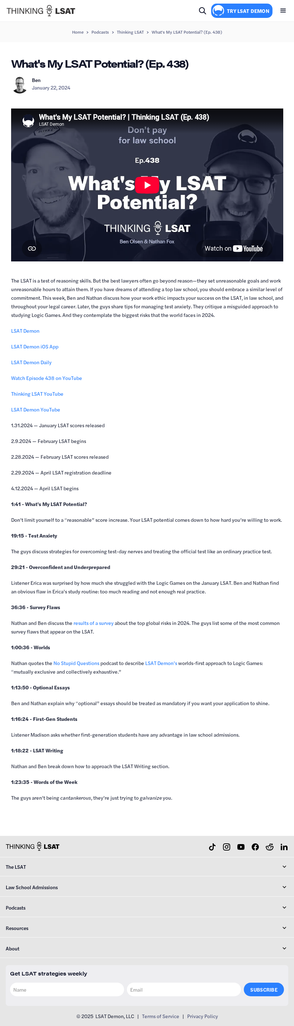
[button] (283, 10)
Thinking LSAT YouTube (37, 393)
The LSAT (16, 866)
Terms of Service (160, 1016)
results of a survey (94, 622)
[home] (40, 10)
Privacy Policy (202, 1016)
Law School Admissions (32, 887)
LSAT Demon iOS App (34, 346)
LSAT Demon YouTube (35, 409)
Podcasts (100, 32)
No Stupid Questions (76, 662)
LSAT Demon (25, 330)
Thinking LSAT (130, 32)
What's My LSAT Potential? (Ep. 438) (187, 32)
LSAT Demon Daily (31, 362)
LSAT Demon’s (161, 662)
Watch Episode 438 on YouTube (46, 377)
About (12, 948)
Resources (17, 927)
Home (78, 32)
